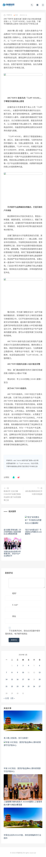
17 (23, 679)
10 (23, 672)
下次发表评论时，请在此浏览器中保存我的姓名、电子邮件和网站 (22, 632)
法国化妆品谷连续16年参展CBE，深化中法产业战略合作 (12, 554)
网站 (14, 616)
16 (17, 679)
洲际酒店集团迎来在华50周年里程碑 (33, 492)
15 (12, 679)
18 (28, 679)
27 (39, 686)
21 (6, 686)
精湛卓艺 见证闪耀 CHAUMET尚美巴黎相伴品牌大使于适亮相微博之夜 (12, 495)
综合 (16, 15)
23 (17, 686)
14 (6, 679)
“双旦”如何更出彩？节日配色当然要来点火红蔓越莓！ (33, 532)
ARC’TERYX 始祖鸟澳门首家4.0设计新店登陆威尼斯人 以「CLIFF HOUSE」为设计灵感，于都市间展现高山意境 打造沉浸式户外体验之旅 (22, 463)
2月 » (12, 698)
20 (39, 679)
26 (34, 686)
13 (39, 672)
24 (23, 686)
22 (12, 686)
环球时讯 (9, 460)
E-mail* (15, 605)
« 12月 (6, 698)
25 (28, 686)
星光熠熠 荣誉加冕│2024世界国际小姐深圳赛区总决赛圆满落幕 (12, 532)
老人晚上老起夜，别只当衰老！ (16, 738)
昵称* (14, 593)
